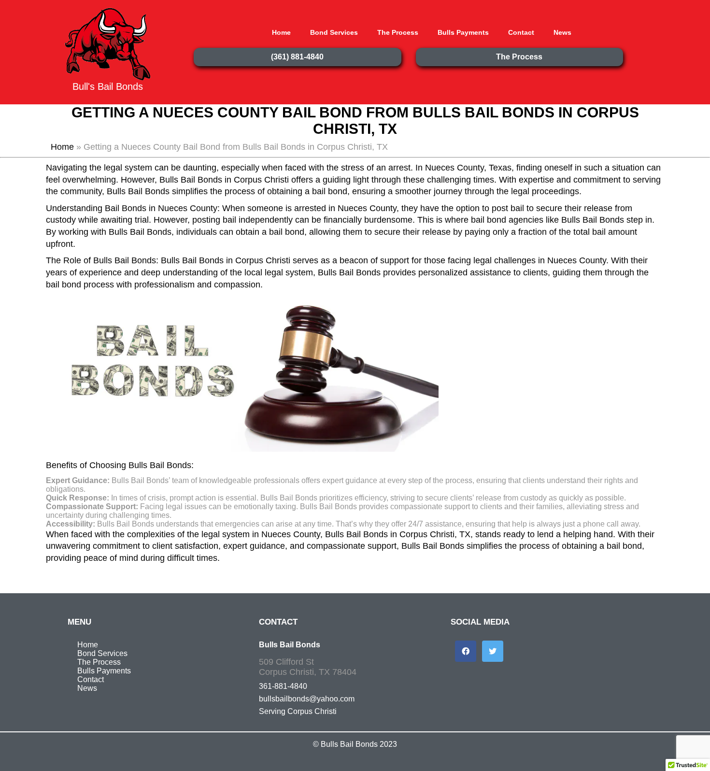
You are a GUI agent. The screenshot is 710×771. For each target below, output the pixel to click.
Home (281, 32)
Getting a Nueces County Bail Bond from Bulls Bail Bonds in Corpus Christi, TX (355, 120)
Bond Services (334, 32)
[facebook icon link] (465, 651)
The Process (397, 32)
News (562, 32)
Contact (521, 32)
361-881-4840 (283, 686)
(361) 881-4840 (297, 57)
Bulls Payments (463, 32)
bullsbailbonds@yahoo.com (307, 699)
